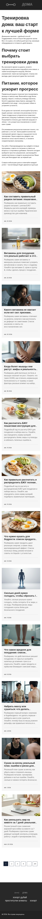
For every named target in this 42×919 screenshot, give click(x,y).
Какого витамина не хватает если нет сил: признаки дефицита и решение (20, 311)
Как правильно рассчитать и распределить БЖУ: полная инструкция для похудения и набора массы (20, 481)
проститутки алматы (16, 900)
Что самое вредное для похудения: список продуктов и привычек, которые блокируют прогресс (17, 651)
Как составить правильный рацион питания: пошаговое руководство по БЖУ (20, 198)
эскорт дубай (20, 897)
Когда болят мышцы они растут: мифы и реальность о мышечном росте (20, 368)
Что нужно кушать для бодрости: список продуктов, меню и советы (20, 538)
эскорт (33, 900)
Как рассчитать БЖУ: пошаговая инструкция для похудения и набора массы (19, 424)
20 (35, 864)
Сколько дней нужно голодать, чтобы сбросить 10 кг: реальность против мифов (20, 594)
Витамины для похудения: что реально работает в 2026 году (20, 254)
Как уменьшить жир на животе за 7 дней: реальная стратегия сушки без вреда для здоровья (19, 821)
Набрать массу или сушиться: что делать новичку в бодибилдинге (18, 708)
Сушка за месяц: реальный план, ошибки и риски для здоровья (19, 764)
